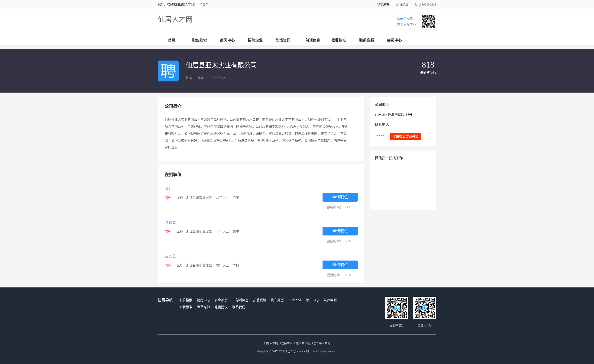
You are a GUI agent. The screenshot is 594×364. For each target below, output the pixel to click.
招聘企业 (255, 40)
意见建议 (221, 307)
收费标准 (338, 40)
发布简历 (277, 300)
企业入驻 (294, 300)
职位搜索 (199, 40)
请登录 (204, 4)
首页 (171, 40)
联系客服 (366, 40)
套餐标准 (185, 307)
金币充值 (203, 307)
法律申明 (330, 300)
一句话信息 (311, 40)
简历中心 (227, 40)
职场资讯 (283, 40)
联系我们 (238, 307)
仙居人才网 (175, 19)
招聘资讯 (259, 300)
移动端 (403, 4)
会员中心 (394, 40)
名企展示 (221, 300)
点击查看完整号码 (406, 137)
